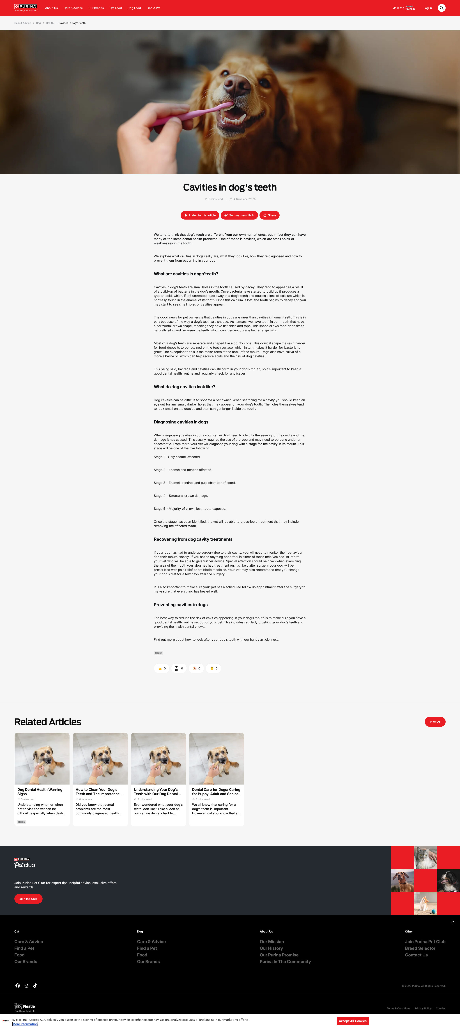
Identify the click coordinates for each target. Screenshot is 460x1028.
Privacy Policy (423, 1008)
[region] (230, 1021)
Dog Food (134, 8)
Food (19, 955)
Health (50, 23)
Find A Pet (153, 8)
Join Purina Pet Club (425, 941)
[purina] (17, 986)
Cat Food (116, 8)
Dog (38, 23)
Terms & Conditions (398, 1008)
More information (25, 1024)
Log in (428, 8)
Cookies (441, 1008)
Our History (271, 948)
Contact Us (416, 955)
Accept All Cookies (353, 1021)
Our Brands (96, 8)
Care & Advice (73, 8)
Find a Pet (24, 948)
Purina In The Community (285, 961)
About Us (51, 8)
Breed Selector (420, 948)
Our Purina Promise (279, 955)
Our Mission (272, 941)
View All (435, 722)
